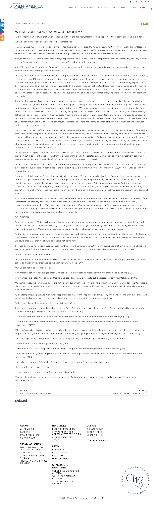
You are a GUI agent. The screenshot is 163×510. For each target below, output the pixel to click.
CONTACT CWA (27, 438)
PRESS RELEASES (61, 453)
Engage (123, 7)
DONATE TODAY (95, 429)
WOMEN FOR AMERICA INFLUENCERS (63, 477)
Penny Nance (59, 450)
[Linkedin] (2, 29)
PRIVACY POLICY (96, 440)
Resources (102, 7)
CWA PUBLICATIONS (62, 437)
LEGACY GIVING (95, 435)
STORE (55, 440)
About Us (73, 7)
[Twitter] (2, 25)
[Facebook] (2, 21)
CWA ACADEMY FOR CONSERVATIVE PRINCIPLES (66, 433)
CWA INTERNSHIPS (29, 435)
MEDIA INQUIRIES (61, 459)
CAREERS (25, 432)
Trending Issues (87, 7)
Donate (143, 7)
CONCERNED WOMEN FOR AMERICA (65, 472)
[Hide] (1, 43)
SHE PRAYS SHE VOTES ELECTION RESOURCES (31, 449)
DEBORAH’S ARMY (96, 432)
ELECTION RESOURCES (64, 429)
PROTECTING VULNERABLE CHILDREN (33, 462)
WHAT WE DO (27, 429)
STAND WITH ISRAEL (30, 453)
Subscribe (134, 7)
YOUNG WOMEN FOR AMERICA (62, 482)
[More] (2, 38)
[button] (152, 9)
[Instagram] (2, 34)
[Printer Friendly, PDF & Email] (144, 25)
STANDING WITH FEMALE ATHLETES (33, 457)
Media (113, 7)
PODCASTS (57, 456)
